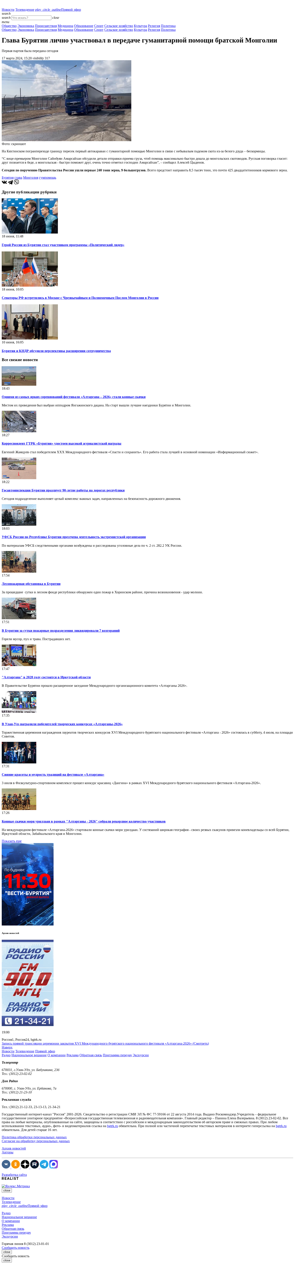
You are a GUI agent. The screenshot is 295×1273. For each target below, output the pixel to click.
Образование (83, 26)
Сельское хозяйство (118, 26)
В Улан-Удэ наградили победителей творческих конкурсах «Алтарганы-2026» (62, 724)
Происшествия (46, 26)
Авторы (7, 1152)
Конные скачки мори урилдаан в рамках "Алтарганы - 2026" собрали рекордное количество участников (84, 821)
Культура (140, 26)
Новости (8, 9)
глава (18, 177)
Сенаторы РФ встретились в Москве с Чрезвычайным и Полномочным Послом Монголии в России (80, 298)
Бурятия (8, 177)
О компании (57, 1055)
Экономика (25, 26)
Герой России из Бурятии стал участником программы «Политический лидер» (63, 245)
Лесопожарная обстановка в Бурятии (31, 584)
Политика (168, 26)
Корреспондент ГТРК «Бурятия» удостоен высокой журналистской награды (61, 443)
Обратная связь (90, 1055)
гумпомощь (47, 177)
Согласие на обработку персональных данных (36, 1141)
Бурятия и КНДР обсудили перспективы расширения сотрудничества (56, 351)
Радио (6, 1055)
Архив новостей (14, 1148)
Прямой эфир (58, 9)
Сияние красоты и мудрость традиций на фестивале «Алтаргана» (53, 774)
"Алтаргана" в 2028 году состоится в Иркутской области (46, 677)
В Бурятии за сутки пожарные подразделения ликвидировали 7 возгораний (61, 630)
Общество (9, 26)
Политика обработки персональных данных (34, 1137)
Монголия (30, 177)
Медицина (65, 26)
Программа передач (117, 1055)
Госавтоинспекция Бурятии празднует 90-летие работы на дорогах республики (63, 490)
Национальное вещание (29, 1055)
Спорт (98, 26)
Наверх (7, 1047)
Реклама (73, 1055)
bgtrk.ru (112, 1126)
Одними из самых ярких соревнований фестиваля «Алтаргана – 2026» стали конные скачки (74, 397)
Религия (154, 26)
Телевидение (24, 9)
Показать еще (12, 841)
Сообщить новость (15, 1247)
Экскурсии (141, 1055)
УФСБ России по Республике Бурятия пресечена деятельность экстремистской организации (74, 537)
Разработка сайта (14, 1175)
